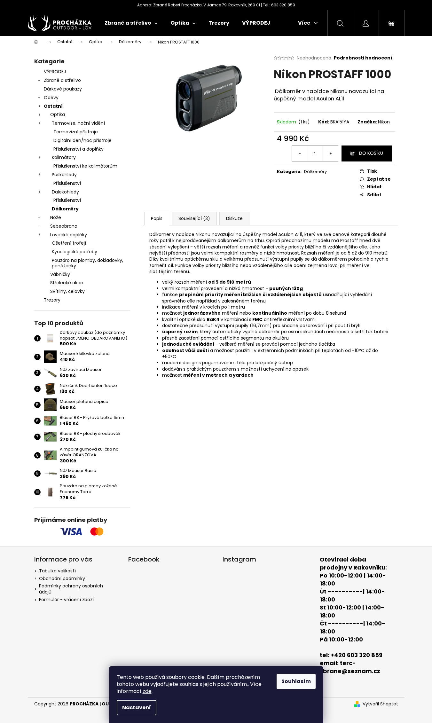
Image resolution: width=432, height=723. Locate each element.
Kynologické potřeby (74, 251)
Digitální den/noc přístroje (82, 140)
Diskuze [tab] (234, 218)
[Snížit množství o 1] (299, 153)
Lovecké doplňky (68, 235)
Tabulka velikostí (57, 571)
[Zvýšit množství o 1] (330, 153)
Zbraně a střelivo (62, 80)
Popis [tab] (156, 218)
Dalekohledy (65, 192)
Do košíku (371, 153)
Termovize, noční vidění (78, 123)
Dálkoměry (65, 209)
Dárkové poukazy (63, 89)
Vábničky (60, 274)
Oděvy (51, 97)
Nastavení (136, 707)
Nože (55, 217)
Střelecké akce (66, 282)
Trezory (52, 300)
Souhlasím (296, 681)
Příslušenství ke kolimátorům (85, 166)
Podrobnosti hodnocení (363, 58)
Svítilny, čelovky (67, 291)
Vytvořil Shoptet (380, 704)
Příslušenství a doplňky (78, 149)
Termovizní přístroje (75, 132)
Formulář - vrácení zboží (66, 599)
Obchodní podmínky (62, 578)
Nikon (384, 122)
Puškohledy (64, 174)
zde (147, 691)
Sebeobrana (63, 226)
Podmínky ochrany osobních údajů (71, 589)
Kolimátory (64, 157)
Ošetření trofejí (69, 243)
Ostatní (53, 106)
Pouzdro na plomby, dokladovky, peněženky (87, 263)
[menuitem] (131, 23)
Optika (57, 114)
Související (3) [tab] (194, 218)
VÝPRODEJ (55, 71)
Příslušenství (67, 183)
